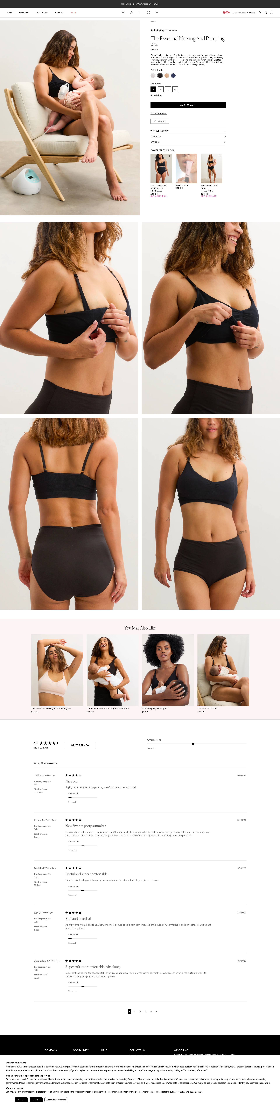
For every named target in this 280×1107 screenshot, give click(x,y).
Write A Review (80, 745)
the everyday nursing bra (155, 708)
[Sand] (166, 75)
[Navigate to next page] (156, 1011)
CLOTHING (42, 13)
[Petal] (153, 75)
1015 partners (22, 1067)
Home (153, 21)
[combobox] (46, 763)
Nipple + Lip (182, 185)
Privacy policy (179, 1092)
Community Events (244, 12)
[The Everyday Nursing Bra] (168, 670)
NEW (9, 13)
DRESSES (23, 13)
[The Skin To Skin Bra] (223, 670)
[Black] (160, 75)
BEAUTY (59, 13)
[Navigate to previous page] (124, 1011)
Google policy (196, 1092)
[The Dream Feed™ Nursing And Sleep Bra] (113, 670)
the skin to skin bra (208, 708)
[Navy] (173, 75)
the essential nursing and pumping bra (51, 708)
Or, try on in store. (158, 113)
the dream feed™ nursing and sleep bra (108, 708)
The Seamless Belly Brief (158, 186)
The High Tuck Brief (209, 186)
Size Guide (155, 95)
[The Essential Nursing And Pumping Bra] (57, 670)
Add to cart (188, 105)
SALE (73, 13)
